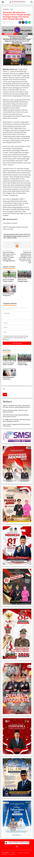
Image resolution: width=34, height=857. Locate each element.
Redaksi (13, 852)
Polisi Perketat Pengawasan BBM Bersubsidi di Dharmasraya (16, 425)
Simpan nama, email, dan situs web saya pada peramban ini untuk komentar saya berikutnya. (15, 337)
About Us (12, 854)
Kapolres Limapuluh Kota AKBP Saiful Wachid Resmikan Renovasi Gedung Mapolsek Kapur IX (16, 406)
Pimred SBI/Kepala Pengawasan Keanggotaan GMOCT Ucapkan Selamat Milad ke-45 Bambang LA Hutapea (9, 294)
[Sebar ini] (20, 22)
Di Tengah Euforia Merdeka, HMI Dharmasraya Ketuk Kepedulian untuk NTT (16, 420)
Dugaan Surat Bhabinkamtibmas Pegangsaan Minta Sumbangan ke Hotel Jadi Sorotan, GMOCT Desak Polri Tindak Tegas (25, 256)
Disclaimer (4, 854)
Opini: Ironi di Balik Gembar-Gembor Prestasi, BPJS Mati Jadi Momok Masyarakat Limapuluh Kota (8, 280)
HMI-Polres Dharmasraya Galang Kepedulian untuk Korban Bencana (16, 415)
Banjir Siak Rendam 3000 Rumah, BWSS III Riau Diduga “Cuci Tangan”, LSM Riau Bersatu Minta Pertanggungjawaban (9, 256)
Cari (4, 389)
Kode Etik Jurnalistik (23, 852)
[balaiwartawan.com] (17, 2)
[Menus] (2, 2)
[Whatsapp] (29, 22)
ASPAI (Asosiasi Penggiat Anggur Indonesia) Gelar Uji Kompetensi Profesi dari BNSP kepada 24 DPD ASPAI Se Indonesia (24, 280)
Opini (4, 23)
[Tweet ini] (23, 22)
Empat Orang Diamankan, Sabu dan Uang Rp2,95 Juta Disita (15, 411)
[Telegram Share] (26, 22)
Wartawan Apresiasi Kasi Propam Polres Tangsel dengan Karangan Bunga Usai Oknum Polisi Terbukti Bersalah (17, 236)
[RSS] (17, 246)
